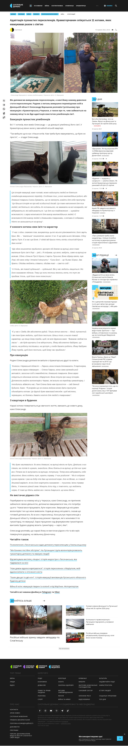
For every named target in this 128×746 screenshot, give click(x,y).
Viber (57, 592)
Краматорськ (81, 6)
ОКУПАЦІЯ (21, 14)
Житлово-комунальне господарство (88, 686)
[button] (4, 100)
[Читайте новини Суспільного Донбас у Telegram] (62, 711)
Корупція (62, 678)
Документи (15, 727)
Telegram (46, 592)
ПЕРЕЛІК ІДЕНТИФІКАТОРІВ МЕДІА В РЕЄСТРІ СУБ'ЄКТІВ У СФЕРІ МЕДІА (21, 735)
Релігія (61, 696)
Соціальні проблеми (107, 696)
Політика (42, 696)
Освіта (61, 682)
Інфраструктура (105, 685)
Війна (47, 6)
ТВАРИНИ (36, 14)
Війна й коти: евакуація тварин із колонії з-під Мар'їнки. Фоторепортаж (44, 586)
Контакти (14, 709)
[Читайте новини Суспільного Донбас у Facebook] (40, 711)
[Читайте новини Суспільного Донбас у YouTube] (51, 711)
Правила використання (20, 720)
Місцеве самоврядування (65, 691)
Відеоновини (84, 699)
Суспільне (18, 30)
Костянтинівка (57, 6)
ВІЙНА (28, 14)
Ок (120, 738)
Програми (14, 730)
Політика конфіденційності (21, 723)
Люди (12, 682)
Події (40, 678)
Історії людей (71, 14)
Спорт (40, 699)
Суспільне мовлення (19, 716)
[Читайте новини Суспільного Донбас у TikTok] (68, 711)
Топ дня (102, 699)
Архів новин (15, 713)
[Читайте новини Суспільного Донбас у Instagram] (45, 711)
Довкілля (42, 685)
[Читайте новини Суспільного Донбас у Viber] (57, 711)
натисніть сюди (65, 723)
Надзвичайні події (107, 682)
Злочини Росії (85, 696)
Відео (12, 685)
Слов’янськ (69, 6)
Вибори (82, 682)
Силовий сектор (86, 690)
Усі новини (38, 6)
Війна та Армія (64, 699)
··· (97, 5)
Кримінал (83, 678)
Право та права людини (44, 691)
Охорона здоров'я (66, 685)
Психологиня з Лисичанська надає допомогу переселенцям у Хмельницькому (48, 544)
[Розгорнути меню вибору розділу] (31, 6)
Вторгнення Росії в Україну (50, 14)
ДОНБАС (13, 14)
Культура (103, 678)
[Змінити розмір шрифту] (116, 30)
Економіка (42, 682)
